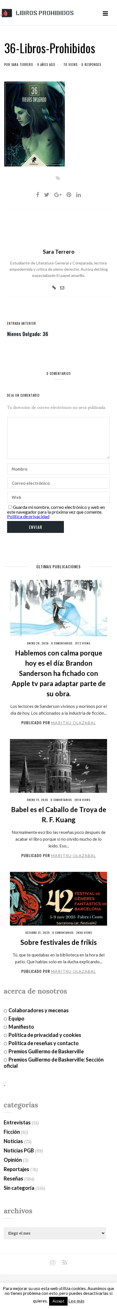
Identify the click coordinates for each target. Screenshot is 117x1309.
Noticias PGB (19, 1150)
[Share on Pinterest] (68, 194)
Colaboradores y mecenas (39, 1010)
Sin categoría (19, 1188)
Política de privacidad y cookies (45, 1035)
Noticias (13, 1141)
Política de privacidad (28, 516)
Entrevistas (17, 1122)
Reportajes (16, 1169)
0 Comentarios (61, 643)
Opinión (13, 1160)
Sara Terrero (22, 64)
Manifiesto (21, 1027)
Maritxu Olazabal (73, 722)
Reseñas (13, 1178)
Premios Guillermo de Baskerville (46, 1051)
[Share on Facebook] (37, 194)
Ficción (12, 1132)
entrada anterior (21, 323)
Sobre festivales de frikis (58, 942)
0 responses (91, 64)
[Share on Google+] (58, 194)
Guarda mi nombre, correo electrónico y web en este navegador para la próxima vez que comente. (56, 509)
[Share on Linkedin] (78, 194)
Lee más (76, 1301)
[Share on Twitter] (46, 194)
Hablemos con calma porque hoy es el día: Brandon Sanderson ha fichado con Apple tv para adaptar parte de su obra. (59, 673)
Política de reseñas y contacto (44, 1043)
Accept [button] (58, 1301)
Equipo (16, 1018)
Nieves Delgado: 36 (27, 333)
